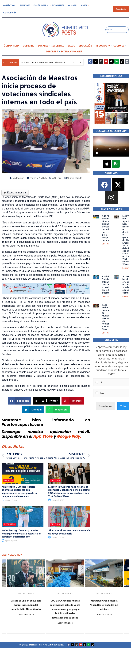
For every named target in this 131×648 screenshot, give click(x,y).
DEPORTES (52, 51)
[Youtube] (106, 61)
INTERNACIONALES (71, 51)
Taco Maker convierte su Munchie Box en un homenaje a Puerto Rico (107, 316)
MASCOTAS (72, 5)
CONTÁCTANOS (9, 5)
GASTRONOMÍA (9, 13)
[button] (19, 401)
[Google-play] (116, 61)
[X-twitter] (95, 61)
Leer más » (107, 244)
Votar (123, 406)
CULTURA (118, 45)
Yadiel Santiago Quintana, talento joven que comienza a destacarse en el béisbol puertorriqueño (21, 533)
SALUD (71, 45)
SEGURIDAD (57, 45)
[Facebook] (90, 61)
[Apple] (111, 61)
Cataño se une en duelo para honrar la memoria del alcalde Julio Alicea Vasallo (26, 604)
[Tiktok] (122, 61)
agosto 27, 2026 (10, 500)
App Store (43, 436)
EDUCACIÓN (85, 45)
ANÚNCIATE (25, 5)
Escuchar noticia (16, 192)
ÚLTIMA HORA (11, 45)
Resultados (105, 406)
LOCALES (43, 45)
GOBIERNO (29, 45)
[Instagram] (101, 61)
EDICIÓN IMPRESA (41, 5)
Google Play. (69, 436)
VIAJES (84, 5)
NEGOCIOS (101, 45)
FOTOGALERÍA (58, 5)
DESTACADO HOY (26, 594)
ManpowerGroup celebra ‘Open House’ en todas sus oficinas (104, 604)
